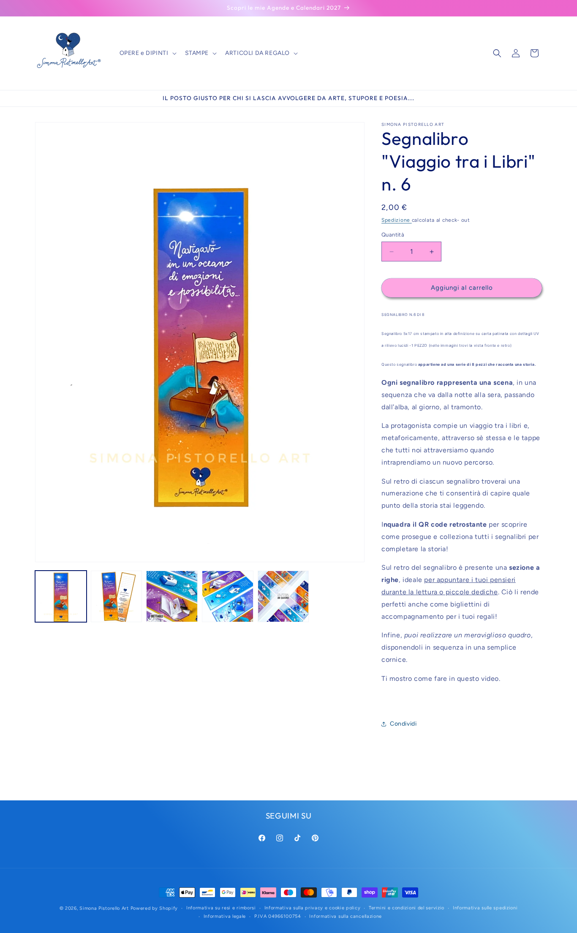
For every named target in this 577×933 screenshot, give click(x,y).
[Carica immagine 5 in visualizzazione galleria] (283, 596)
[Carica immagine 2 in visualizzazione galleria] (116, 596)
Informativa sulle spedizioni (485, 908)
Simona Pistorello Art (104, 908)
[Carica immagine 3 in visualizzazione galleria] (172, 596)
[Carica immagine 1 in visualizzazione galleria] (61, 596)
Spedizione (396, 220)
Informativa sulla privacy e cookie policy (312, 908)
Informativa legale (225, 916)
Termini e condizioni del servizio (406, 908)
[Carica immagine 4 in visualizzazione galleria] (227, 596)
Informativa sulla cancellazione (345, 916)
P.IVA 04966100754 (277, 916)
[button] (147, 53)
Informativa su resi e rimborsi (221, 908)
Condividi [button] (403, 723)
